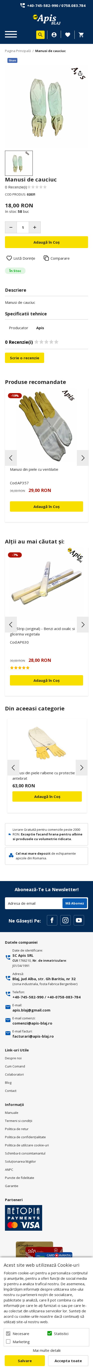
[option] (46, 106)
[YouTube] (79, 920)
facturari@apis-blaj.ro (33, 1036)
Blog (8, 1082)
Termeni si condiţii (18, 1121)
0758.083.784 (73, 5)
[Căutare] (40, 35)
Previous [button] (11, 458)
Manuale (11, 1112)
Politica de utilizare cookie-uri (27, 1145)
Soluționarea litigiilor (20, 1161)
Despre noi (13, 1058)
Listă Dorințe (24, 258)
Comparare (60, 258)
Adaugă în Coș (47, 796)
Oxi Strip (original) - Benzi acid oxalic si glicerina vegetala (42, 631)
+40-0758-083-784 (64, 996)
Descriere (15, 290)
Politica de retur (17, 1129)
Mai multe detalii (47, 1350)
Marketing (21, 1341)
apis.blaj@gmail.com (31, 1010)
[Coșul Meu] (82, 35)
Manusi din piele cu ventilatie (34, 469)
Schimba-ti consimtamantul (25, 1153)
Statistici (61, 1333)
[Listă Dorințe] (67, 34)
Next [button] (83, 458)
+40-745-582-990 (42, 5)
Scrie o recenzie (24, 357)
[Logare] (54, 35)
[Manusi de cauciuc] (18, 163)
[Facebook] (52, 920)
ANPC (9, 1169)
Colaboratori (14, 1074)
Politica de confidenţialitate (25, 1137)
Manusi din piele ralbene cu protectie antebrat (43, 775)
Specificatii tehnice (26, 314)
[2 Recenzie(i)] (46, 668)
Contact (10, 1090)
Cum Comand (15, 1066)
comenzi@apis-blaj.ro (32, 1023)
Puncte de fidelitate (19, 1177)
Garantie (11, 1186)
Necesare (21, 1333)
